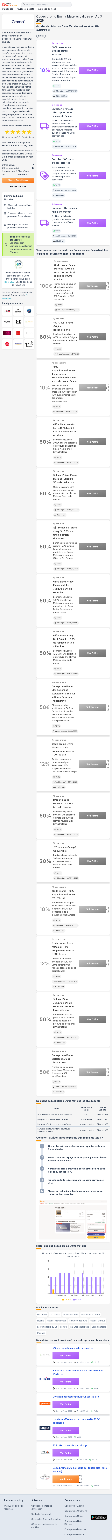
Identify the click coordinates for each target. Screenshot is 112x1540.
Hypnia (40, 1320)
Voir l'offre (92, 70)
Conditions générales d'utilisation (41, 1507)
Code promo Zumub (74, 1506)
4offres (41, 36)
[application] (73, 1280)
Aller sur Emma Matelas (18, 180)
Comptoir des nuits (78, 1320)
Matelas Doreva (97, 1320)
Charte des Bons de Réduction (46, 1519)
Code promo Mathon (74, 1534)
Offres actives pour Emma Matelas (19, 206)
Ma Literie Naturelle (79, 1327)
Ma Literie (42, 1314)
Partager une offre (18, 186)
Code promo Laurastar (75, 1529)
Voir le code (92, 286)
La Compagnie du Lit (47, 1327)
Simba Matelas (99, 1327)
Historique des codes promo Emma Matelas (17, 226)
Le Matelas (55, 1314)
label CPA (9, 282)
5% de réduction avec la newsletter (72, 1348)
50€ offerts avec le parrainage (69, 1445)
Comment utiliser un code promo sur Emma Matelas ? (19, 216)
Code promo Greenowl (75, 1511)
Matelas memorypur (56, 1320)
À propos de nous (47, 9)
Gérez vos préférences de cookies (44, 1525)
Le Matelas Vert (70, 1314)
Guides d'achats (25, 9)
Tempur (63, 1327)
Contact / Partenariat (41, 1514)
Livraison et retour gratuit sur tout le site (75, 1396)
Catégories (7, 9)
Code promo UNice (73, 1516)
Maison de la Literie (90, 1314)
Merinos (41, 1333)
